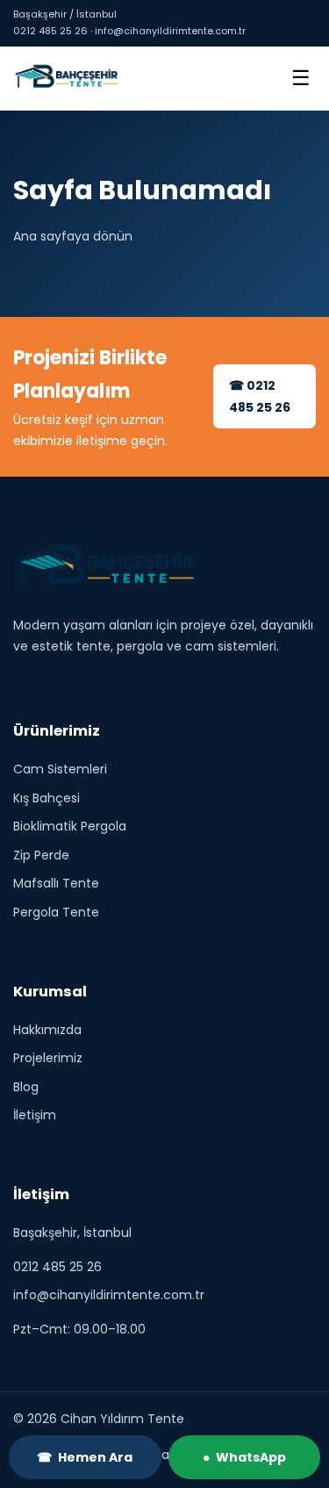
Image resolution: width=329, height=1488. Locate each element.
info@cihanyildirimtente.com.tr (108, 1295)
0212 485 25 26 (57, 1266)
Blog (26, 1086)
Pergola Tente (56, 911)
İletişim (34, 1115)
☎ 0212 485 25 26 (259, 396)
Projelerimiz (47, 1058)
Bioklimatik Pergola (69, 826)
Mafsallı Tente (56, 883)
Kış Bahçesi (46, 797)
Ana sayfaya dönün (72, 236)
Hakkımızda (47, 1029)
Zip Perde (41, 854)
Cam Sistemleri (60, 769)
